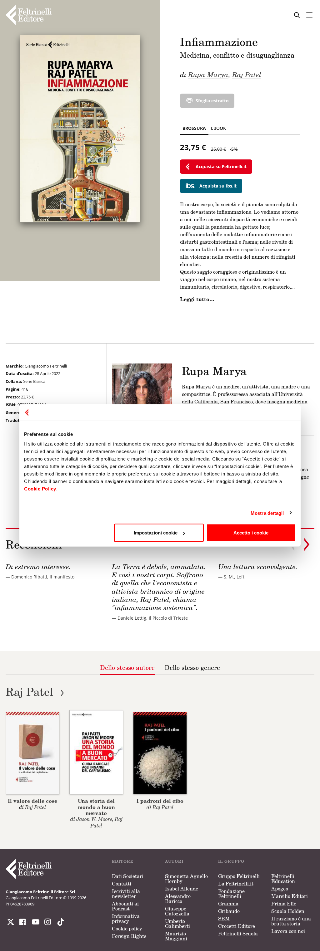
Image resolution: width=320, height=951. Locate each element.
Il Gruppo (231, 861)
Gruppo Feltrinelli (239, 876)
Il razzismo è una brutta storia (291, 921)
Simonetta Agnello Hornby (186, 878)
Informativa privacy (126, 918)
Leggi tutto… (197, 299)
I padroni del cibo (160, 801)
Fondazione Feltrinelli (231, 893)
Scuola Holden (287, 911)
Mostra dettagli (267, 512)
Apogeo (279, 888)
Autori (174, 861)
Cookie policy (127, 928)
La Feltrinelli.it (235, 883)
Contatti (121, 883)
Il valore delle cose (32, 801)
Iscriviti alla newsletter (126, 893)
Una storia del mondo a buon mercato (96, 807)
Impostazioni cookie (156, 532)
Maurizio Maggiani (176, 936)
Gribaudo (229, 911)
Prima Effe (283, 903)
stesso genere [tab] (192, 667)
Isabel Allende (181, 888)
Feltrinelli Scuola (238, 933)
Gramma (228, 903)
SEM (224, 918)
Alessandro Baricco (178, 898)
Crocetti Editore (236, 926)
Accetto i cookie (250, 532)
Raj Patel (246, 74)
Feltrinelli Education (283, 878)
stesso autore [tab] (127, 667)
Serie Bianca (34, 381)
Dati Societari (127, 876)
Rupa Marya (208, 74)
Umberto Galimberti (177, 923)
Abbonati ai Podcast (125, 906)
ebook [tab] (218, 128)
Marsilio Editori (289, 896)
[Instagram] (59, 922)
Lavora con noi (288, 931)
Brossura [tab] (194, 128)
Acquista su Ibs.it (218, 186)
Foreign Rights (129, 936)
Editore (122, 861)
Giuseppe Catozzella (177, 911)
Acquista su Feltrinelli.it (221, 166)
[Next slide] (306, 544)
